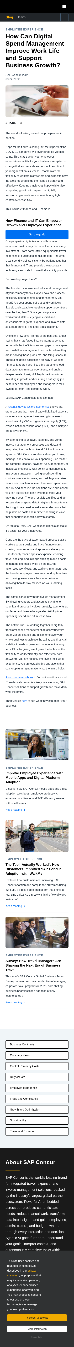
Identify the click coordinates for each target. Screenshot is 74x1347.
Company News (20, 1055)
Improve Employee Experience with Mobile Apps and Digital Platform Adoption (35, 777)
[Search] (64, 17)
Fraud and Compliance (24, 1098)
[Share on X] (21, 122)
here (24, 700)
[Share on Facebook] (28, 122)
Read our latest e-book (19, 677)
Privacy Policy (37, 1337)
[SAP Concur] (21, 6)
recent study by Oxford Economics (29, 406)
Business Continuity (22, 1044)
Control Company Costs (24, 1066)
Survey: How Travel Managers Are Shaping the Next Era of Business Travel (33, 965)
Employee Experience (23, 1087)
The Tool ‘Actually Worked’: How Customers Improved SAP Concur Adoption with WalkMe (33, 869)
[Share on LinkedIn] (33, 122)
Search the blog (56, 17)
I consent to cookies (37, 1317)
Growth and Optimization (25, 1109)
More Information (37, 1328)
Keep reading (14, 809)
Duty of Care (17, 1077)
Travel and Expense (22, 1131)
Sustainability (18, 1120)
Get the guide (37, 234)
